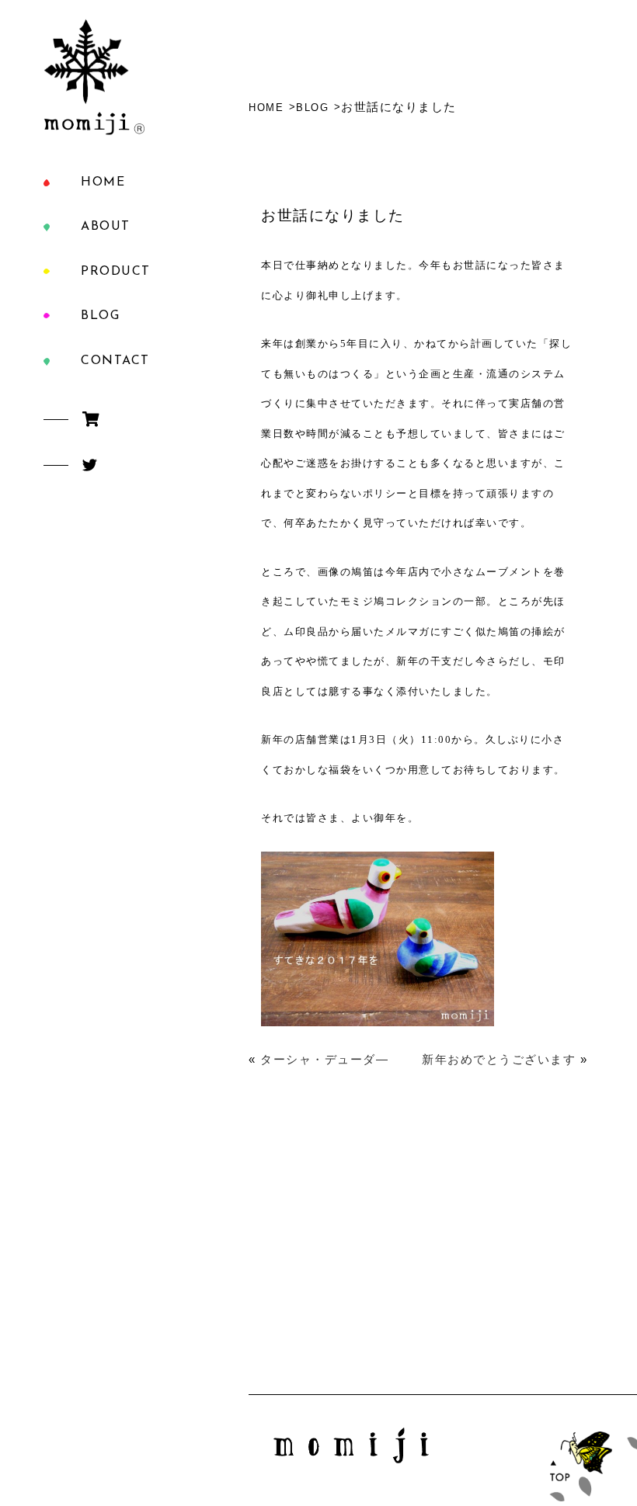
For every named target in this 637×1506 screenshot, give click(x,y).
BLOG (100, 316)
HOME (103, 182)
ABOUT (106, 226)
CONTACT (115, 361)
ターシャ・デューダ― (324, 1059)
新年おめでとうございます (499, 1059)
